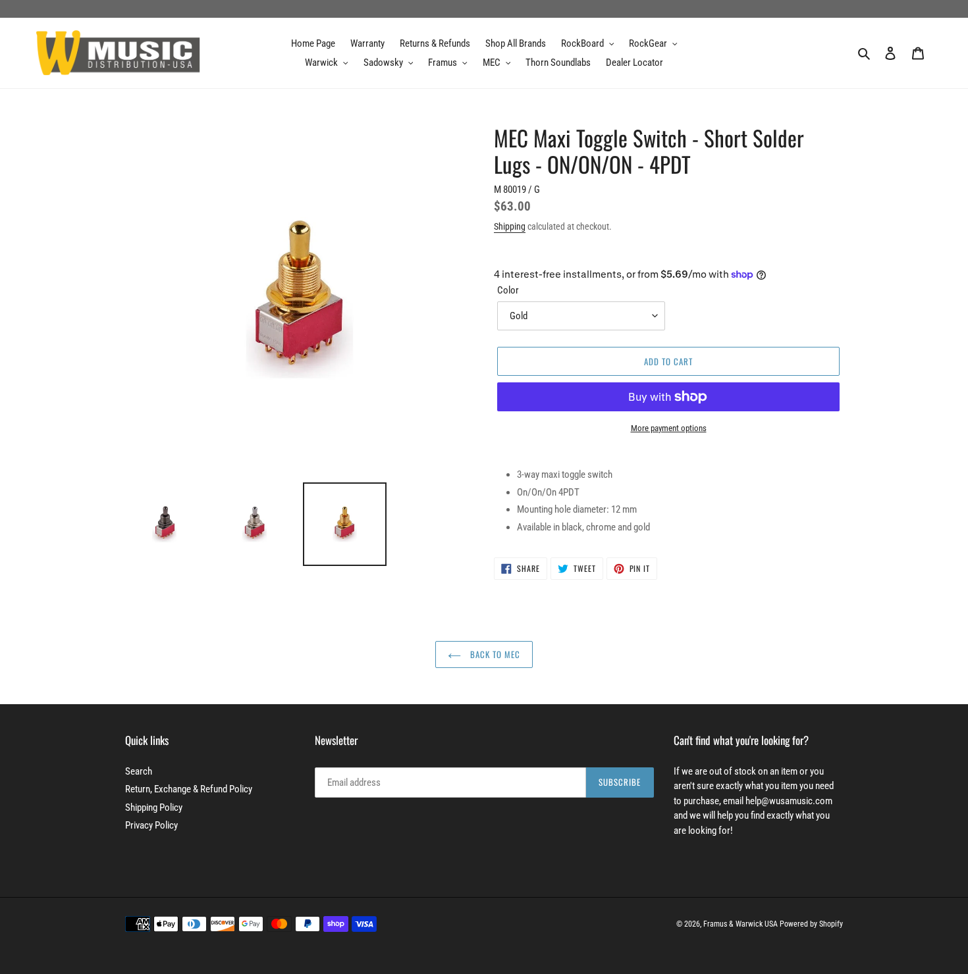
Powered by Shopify (811, 924)
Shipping (509, 226)
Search (138, 771)
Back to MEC (494, 654)
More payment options (669, 428)
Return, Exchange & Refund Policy (188, 789)
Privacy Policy (151, 825)
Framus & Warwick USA (740, 924)
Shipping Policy (153, 807)
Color (508, 290)
